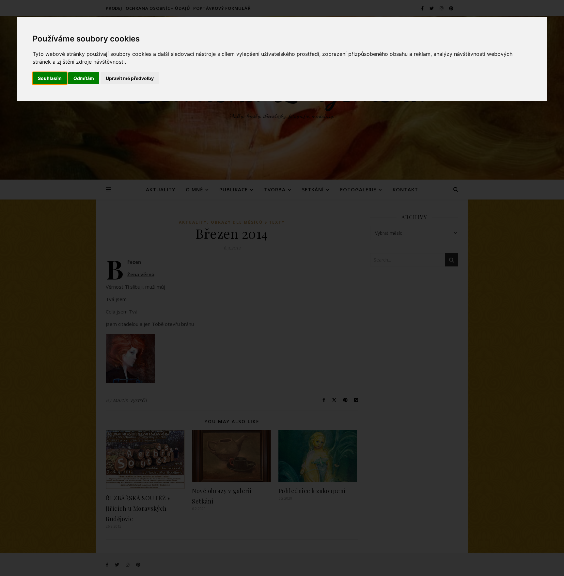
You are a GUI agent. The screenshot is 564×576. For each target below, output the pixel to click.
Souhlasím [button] (50, 78)
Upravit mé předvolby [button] (130, 78)
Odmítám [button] (83, 78)
